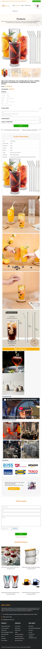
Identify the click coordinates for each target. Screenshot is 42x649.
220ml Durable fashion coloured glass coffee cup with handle (31, 592)
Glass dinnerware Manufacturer (35, 628)
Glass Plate (3, 638)
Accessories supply (19, 636)
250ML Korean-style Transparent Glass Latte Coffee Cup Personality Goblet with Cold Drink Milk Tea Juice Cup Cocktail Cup (10, 567)
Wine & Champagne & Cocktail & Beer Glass (7, 632)
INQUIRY (21, 125)
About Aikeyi (31, 626)
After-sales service (18, 640)
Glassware (11, 21)
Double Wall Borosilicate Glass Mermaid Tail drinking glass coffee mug (10, 592)
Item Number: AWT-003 (10, 594)
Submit (21, 534)
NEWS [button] (22, 5)
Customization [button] (5, 118)
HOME (13, 5)
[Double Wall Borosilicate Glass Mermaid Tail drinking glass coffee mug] (10, 581)
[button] (39, 48)
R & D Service (17, 626)
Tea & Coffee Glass (5, 628)
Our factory (31, 630)
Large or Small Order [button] (7, 121)
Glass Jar (3, 636)
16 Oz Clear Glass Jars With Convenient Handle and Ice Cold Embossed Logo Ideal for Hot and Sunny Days (12, 130)
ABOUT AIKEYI (28, 5)
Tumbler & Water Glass (5, 626)
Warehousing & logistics (19, 638)
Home (2, 21)
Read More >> (29, 610)
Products (6, 21)
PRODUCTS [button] (17, 5)
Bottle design (17, 628)
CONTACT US (15, 11)
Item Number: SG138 (11, 568)
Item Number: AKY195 (31, 568)
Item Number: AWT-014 (31, 594)
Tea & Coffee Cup (16, 21)
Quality (16, 632)
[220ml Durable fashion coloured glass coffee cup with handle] (31, 581)
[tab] (21, 108)
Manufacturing (18, 630)
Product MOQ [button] (5, 108)
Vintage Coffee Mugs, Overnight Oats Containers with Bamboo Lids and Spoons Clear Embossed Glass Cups (30, 130)
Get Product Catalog (36, 1)
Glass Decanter (4, 640)
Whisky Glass (4, 630)
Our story (30, 632)
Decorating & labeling (19, 634)
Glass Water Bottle (4, 634)
